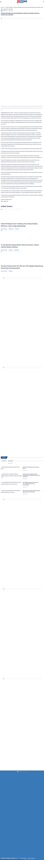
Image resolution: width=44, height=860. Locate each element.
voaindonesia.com (8, 199)
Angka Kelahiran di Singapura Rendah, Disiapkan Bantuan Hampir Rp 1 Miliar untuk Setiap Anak (31, 475)
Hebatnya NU (10, 460)
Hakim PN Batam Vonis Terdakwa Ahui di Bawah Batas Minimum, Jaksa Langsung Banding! (19, 225)
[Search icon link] (43, 1)
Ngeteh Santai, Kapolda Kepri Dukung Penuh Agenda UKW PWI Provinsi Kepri (31, 491)
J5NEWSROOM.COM (5, 112)
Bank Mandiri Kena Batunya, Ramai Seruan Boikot (31, 468)
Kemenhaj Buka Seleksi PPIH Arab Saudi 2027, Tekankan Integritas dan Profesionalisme (30, 483)
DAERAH (11, 250)
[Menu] (0, 2)
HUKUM (17, 228)
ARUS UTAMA (4, 228)
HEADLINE (11, 228)
